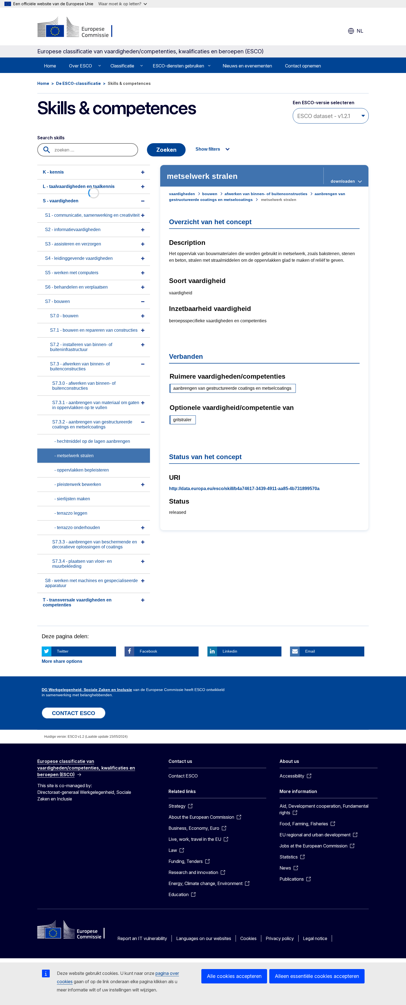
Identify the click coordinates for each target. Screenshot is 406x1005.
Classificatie (122, 66)
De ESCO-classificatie (78, 83)
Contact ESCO (183, 776)
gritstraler (182, 419)
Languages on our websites (203, 938)
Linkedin (230, 651)
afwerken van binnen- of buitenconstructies (266, 194)
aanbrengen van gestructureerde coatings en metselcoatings (232, 388)
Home (50, 66)
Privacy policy (280, 938)
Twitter (62, 651)
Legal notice (315, 938)
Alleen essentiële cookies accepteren (317, 976)
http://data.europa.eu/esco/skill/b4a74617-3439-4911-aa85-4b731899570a (244, 488)
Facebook (148, 651)
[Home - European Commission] (81, 28)
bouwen (209, 194)
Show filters (208, 149)
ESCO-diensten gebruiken (178, 66)
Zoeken (166, 149)
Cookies (248, 938)
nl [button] (360, 31)
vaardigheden (182, 194)
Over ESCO (80, 66)
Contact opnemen (303, 66)
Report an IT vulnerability (142, 938)
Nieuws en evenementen (247, 66)
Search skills (51, 137)
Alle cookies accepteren (234, 976)
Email (310, 651)
